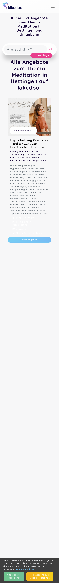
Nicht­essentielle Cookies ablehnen (40, 576)
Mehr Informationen (25, 569)
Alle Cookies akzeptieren (14, 576)
